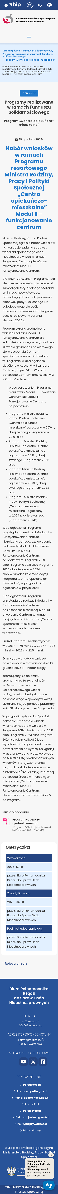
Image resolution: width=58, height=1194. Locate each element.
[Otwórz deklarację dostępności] (6, 4)
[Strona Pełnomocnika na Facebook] (43, 1061)
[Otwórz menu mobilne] (29, 36)
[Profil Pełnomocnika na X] (33, 1061)
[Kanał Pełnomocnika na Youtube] (23, 1061)
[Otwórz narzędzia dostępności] (30, 5)
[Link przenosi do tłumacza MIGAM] (40, 5)
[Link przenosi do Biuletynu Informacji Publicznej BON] (15, 4)
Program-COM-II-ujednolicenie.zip (26, 821)
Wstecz (30, 93)
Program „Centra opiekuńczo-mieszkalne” (29, 123)
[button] (29, 963)
